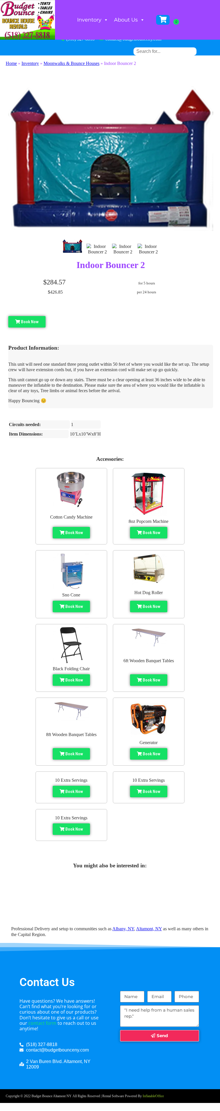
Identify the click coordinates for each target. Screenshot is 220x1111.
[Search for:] (165, 51)
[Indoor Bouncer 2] (72, 246)
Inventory (89, 20)
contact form (42, 1023)
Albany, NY (123, 928)
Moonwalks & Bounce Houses (71, 63)
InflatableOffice (153, 1096)
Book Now (29, 321)
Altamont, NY (149, 928)
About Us (126, 20)
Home (11, 63)
